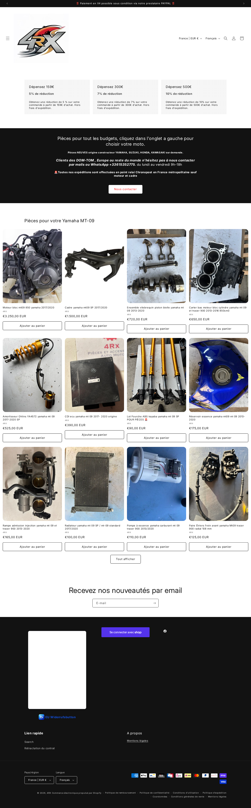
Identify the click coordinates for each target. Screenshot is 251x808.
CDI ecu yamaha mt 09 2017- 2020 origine (91, 416)
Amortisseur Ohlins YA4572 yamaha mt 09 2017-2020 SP (29, 418)
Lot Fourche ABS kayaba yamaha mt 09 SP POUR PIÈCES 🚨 (153, 418)
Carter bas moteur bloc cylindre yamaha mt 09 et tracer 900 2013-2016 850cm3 (217, 309)
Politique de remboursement (120, 792)
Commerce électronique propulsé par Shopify (76, 793)
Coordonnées (160, 796)
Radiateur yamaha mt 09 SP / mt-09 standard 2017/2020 (92, 527)
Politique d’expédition (215, 792)
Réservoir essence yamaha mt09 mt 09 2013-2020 (217, 418)
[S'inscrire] (154, 603)
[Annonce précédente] (7, 3)
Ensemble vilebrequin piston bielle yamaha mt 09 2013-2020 (155, 309)
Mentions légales (137, 740)
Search (29, 741)
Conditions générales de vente (187, 796)
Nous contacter (125, 189)
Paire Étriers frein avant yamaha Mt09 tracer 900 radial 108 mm (216, 527)
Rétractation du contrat (39, 748)
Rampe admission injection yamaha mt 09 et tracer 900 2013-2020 (30, 527)
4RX (49, 793)
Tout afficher (125, 559)
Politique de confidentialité (154, 792)
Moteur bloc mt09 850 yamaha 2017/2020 (28, 307)
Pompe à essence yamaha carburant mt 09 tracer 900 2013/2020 (153, 527)
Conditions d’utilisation (186, 792)
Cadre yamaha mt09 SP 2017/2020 (86, 307)
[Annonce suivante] (244, 3)
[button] (8, 38)
